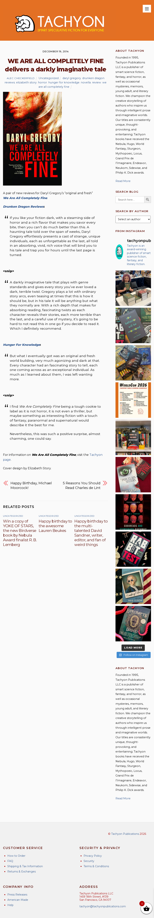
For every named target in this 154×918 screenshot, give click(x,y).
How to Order (16, 855)
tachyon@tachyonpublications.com (102, 906)
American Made (17, 900)
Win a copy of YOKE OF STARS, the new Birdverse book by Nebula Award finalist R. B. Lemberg (20, 533)
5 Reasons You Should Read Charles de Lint (81, 485)
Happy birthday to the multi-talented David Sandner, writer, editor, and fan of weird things (91, 533)
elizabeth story (26, 82)
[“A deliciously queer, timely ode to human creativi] (133, 437)
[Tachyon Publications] (59, 36)
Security (89, 861)
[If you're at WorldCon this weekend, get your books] (133, 400)
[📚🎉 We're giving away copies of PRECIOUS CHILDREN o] (133, 512)
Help (10, 905)
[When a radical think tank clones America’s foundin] (133, 586)
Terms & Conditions (96, 866)
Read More (123, 181)
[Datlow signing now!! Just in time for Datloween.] (133, 288)
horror (42, 82)
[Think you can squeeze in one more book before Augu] (133, 362)
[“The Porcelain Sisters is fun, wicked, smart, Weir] (133, 474)
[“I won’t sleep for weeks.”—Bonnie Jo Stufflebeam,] (133, 623)
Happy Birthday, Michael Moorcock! (31, 485)
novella (86, 82)
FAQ (10, 861)
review (96, 82)
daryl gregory (72, 78)
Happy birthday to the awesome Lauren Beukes (55, 526)
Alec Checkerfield (21, 78)
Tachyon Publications (125, 834)
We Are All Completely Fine (25, 198)
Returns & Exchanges (21, 871)
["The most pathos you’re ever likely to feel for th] (133, 325)
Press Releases (17, 894)
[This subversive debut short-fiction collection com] (133, 549)
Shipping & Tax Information (25, 866)
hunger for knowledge (63, 82)
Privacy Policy (93, 855)
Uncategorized (48, 78)
